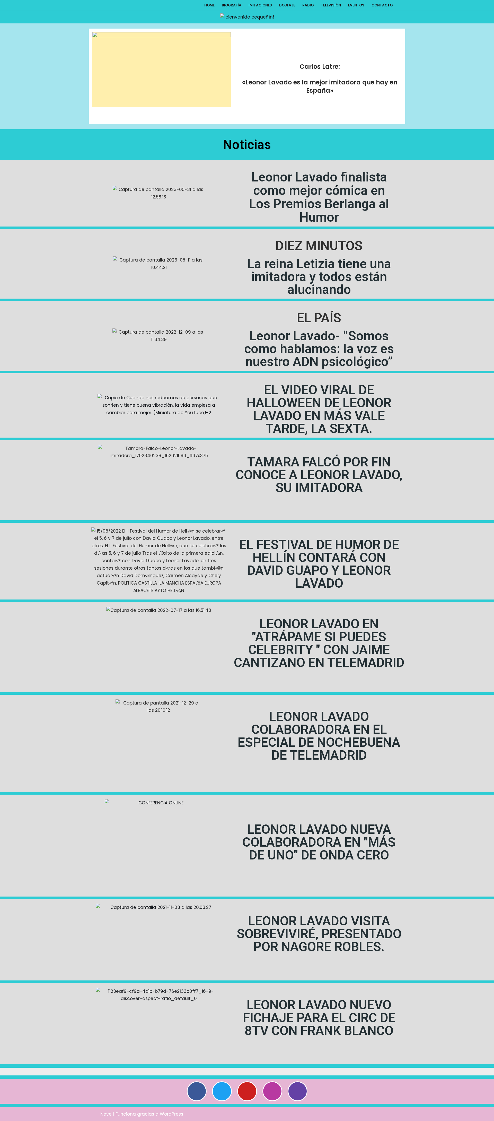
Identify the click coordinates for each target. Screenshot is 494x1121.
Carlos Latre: (320, 70)
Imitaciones (260, 7)
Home (209, 7)
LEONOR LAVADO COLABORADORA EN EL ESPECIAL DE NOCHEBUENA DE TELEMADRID (319, 740)
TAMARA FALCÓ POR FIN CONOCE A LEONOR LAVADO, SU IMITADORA (319, 478)
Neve (106, 1114)
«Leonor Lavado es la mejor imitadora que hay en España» (320, 90)
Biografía (231, 7)
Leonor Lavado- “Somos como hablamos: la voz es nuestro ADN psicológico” (319, 352)
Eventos (356, 7)
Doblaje (287, 7)
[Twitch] (297, 1095)
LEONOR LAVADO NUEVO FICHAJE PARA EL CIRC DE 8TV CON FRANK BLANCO (319, 1021)
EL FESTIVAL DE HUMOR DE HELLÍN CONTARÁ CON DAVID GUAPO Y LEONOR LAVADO (319, 568)
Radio (308, 7)
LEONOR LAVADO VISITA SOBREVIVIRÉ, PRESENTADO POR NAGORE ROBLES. (319, 937)
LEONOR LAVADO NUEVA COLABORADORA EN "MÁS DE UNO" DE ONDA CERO (319, 846)
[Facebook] (197, 1095)
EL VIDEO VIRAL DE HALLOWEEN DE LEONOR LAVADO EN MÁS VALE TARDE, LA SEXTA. (319, 413)
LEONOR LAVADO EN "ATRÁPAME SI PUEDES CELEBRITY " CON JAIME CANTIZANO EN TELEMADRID (319, 647)
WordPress (171, 1114)
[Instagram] (272, 1095)
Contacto (382, 7)
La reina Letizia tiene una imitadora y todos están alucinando (319, 280)
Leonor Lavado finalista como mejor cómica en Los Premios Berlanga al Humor (319, 201)
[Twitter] (222, 1095)
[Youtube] (247, 1095)
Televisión (331, 7)
